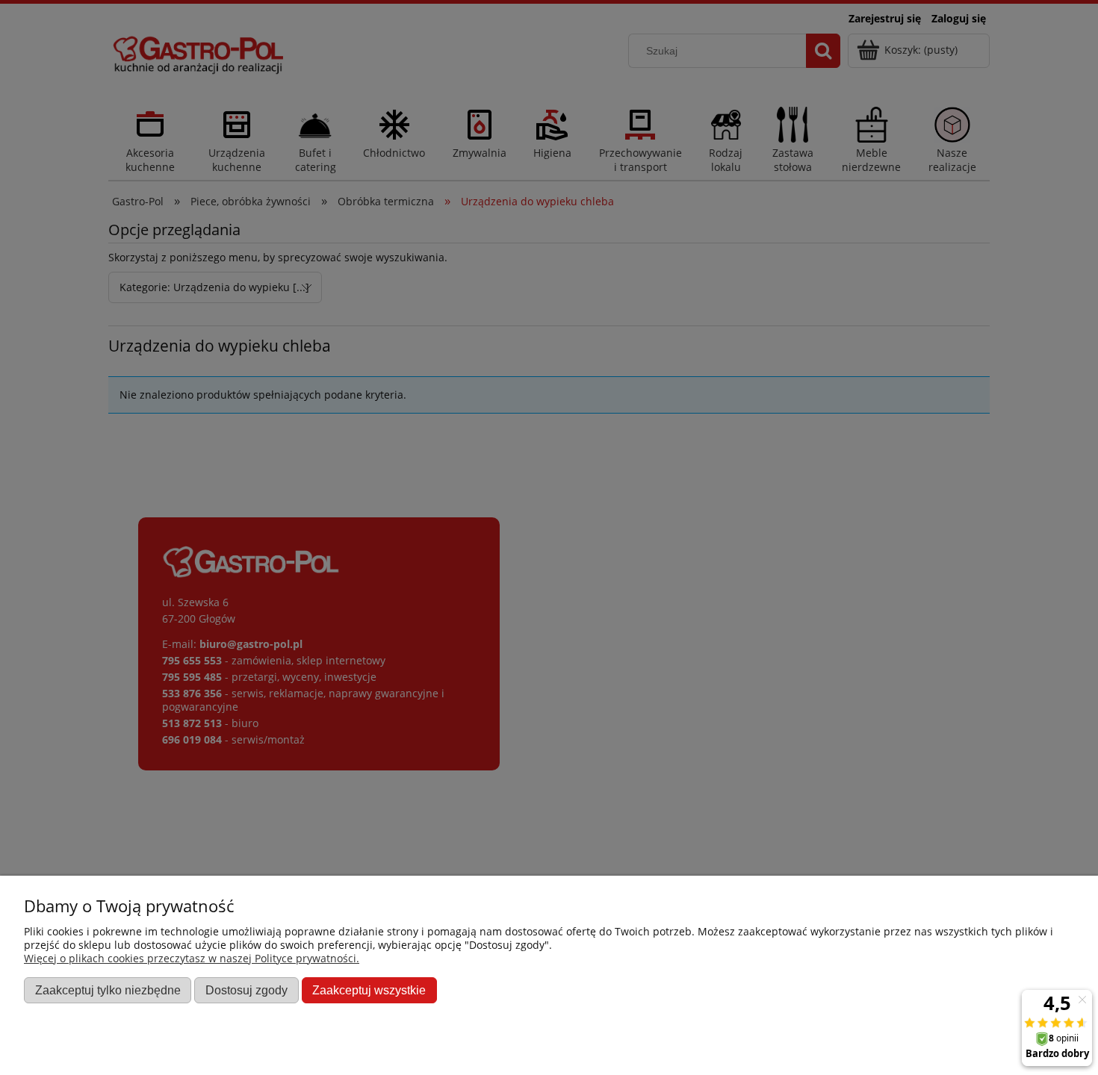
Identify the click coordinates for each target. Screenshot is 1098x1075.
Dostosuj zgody (246, 990)
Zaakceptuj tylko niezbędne (108, 990)
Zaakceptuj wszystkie (369, 990)
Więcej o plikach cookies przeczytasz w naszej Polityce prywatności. (191, 958)
